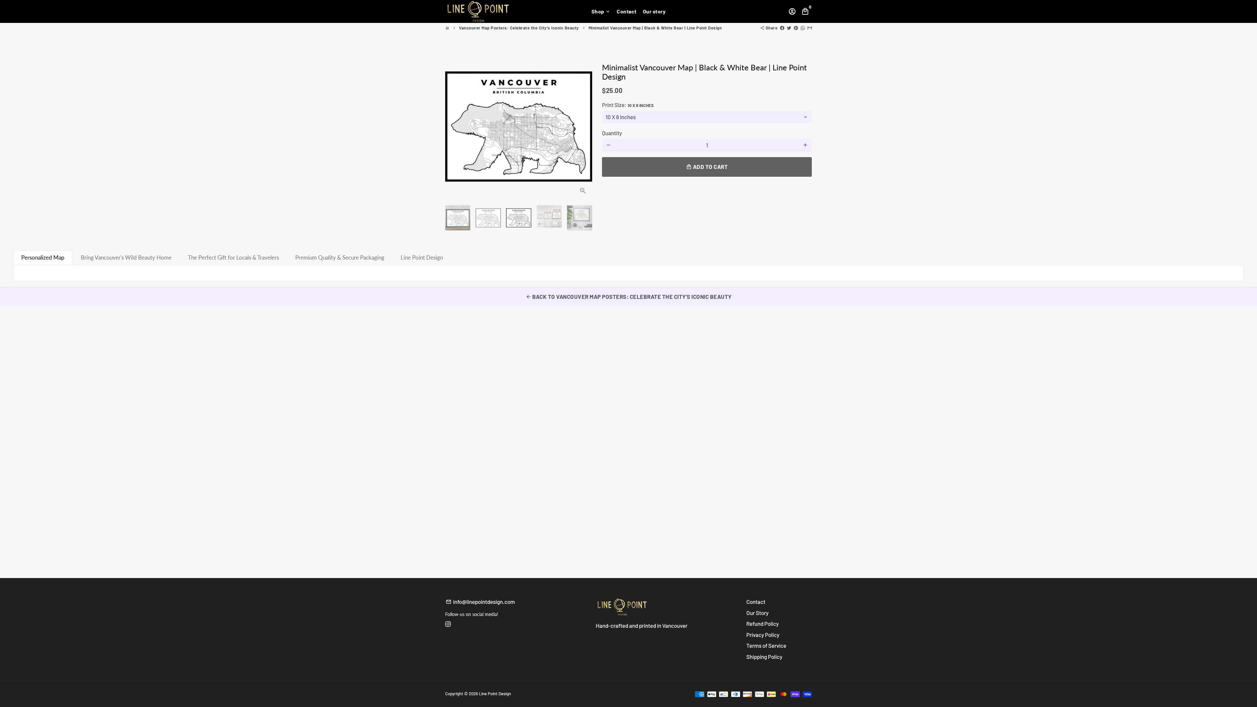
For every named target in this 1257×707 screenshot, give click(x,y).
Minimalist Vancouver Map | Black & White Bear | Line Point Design (655, 27)
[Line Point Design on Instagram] (448, 624)
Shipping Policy (764, 656)
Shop (601, 11)
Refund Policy (762, 623)
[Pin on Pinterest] (796, 27)
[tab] (43, 257)
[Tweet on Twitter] (789, 27)
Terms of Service (766, 645)
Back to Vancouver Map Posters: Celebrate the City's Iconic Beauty (629, 296)
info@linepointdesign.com (480, 601)
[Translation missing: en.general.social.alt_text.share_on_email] (810, 27)
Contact (627, 11)
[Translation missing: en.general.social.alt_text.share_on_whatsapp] (803, 27)
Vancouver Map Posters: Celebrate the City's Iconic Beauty (519, 27)
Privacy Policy (762, 634)
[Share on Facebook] (782, 27)
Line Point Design (495, 693)
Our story (654, 11)
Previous (454, 126)
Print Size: (628, 104)
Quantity (612, 133)
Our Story (757, 612)
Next (583, 126)
